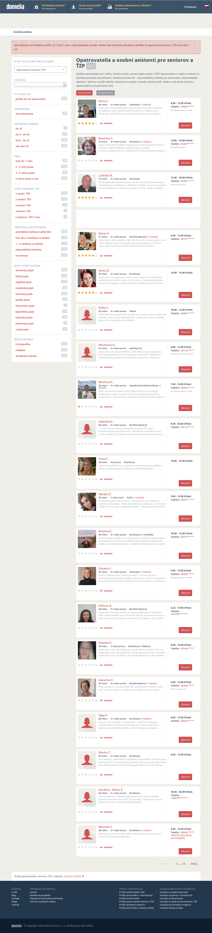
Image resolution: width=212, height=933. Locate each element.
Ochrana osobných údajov (43, 901)
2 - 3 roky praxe (24, 166)
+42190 (179, 614)
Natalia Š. (105, 494)
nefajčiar (20, 350)
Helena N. (105, 605)
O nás (14, 892)
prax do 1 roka (24, 161)
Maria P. (104, 233)
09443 (187, 387)
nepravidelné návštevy (28, 249)
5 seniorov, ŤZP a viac (28, 217)
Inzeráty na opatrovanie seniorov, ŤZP (178, 901)
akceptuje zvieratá (26, 355)
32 (184, 863)
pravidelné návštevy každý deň (33, 231)
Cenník (33, 892)
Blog (14, 895)
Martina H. (106, 382)
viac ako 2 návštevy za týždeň (33, 237)
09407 (187, 143)
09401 (187, 181)
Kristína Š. (105, 531)
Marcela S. (105, 827)
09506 (187, 106)
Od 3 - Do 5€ (22, 134)
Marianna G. (107, 345)
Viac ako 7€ (22, 146)
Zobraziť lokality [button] (73, 876)
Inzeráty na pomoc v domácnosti (176, 895)
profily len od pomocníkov (31, 99)
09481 (187, 313)
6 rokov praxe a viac (27, 178)
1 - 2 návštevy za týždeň (29, 243)
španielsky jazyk (25, 311)
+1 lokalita (152, 236)
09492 (187, 685)
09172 (187, 350)
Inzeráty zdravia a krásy (171, 907)
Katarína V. (106, 680)
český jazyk (22, 276)
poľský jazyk (23, 299)
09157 (187, 536)
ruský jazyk (22, 329)
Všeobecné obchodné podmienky (46, 898)
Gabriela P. (106, 421)
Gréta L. (104, 307)
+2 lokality (145, 104)
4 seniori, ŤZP (23, 211)
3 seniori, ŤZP (23, 205)
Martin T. (105, 752)
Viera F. (104, 459)
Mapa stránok (15, 903)
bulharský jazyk (25, 323)
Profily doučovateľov (129, 898)
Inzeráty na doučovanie (171, 898)
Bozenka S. (106, 138)
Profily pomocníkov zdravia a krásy (136, 907)
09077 (187, 499)
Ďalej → (195, 863)
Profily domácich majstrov (132, 904)
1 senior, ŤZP (23, 193)
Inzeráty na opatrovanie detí (174, 892)
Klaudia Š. (105, 643)
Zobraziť (185, 125)
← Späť (163, 863)
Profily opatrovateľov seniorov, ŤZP (136, 901)
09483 (187, 574)
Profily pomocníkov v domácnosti (136, 895)
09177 (187, 239)
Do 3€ (19, 128)
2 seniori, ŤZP (23, 199)
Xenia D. (104, 270)
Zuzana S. (105, 568)
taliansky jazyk (24, 317)
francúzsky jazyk (25, 305)
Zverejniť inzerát (105, 92)
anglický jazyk (24, 282)
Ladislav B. (106, 175)
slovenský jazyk (25, 270)
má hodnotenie (24, 113)
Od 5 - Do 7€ (22, 140)
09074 (187, 720)
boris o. (103, 101)
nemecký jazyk (24, 294)
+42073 (179, 798)
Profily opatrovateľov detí (132, 892)
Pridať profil (84, 92)
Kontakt (16, 898)
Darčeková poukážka (40, 895)
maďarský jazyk (25, 288)
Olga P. (103, 715)
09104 (187, 648)
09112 (187, 427)
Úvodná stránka (22, 31)
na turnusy (22, 255)
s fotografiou (23, 344)
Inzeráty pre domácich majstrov (175, 904)
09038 (182, 835)
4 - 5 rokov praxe (25, 172)
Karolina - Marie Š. (111, 790)
